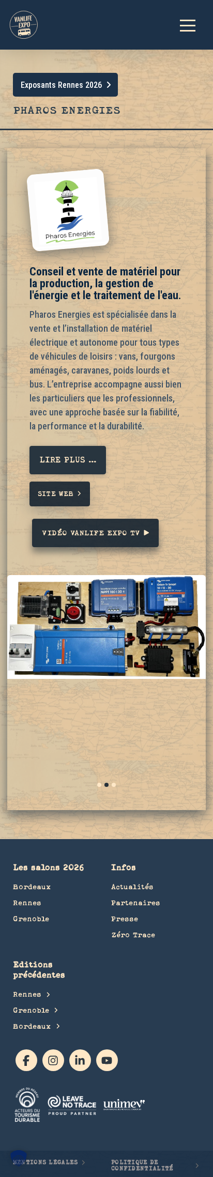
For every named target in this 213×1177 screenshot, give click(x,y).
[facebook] (26, 1060)
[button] (192, 24)
